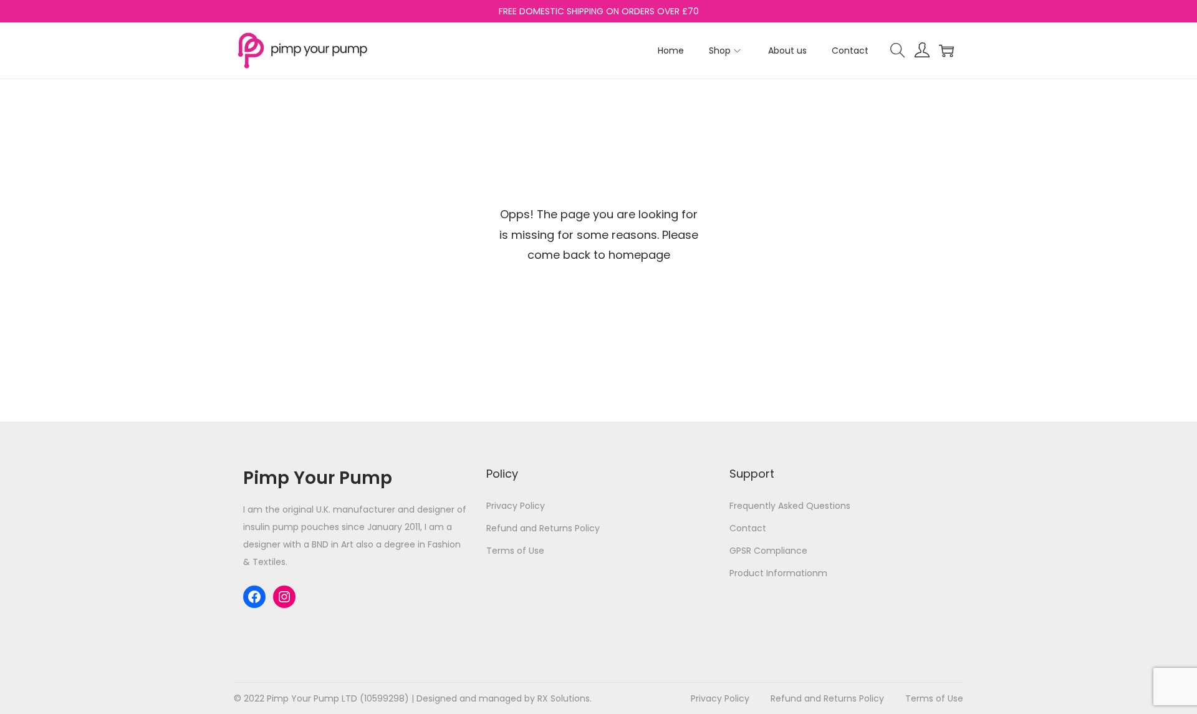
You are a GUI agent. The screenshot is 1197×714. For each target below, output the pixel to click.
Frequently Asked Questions (789, 505)
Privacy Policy (515, 505)
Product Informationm (778, 573)
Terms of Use (515, 550)
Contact (747, 528)
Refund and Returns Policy (543, 528)
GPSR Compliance (768, 550)
